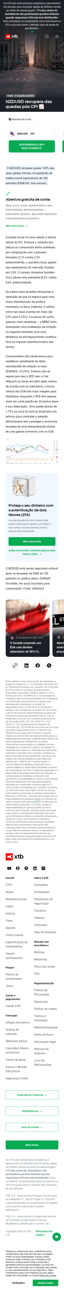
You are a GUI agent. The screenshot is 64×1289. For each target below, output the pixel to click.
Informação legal (45, 1042)
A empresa (41, 885)
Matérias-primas (16, 899)
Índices (10, 913)
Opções (10, 928)
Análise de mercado (12, 1032)
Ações (10, 892)
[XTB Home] (10, 36)
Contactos (40, 925)
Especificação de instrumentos (16, 944)
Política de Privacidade (41, 992)
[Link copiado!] (15, 665)
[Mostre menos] (32, 31)
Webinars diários (16, 1041)
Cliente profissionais (14, 956)
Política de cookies (47, 1275)
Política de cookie (45, 1009)
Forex (9, 920)
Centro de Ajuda (16, 1059)
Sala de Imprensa (45, 932)
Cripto (9, 906)
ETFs (9, 885)
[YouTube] (9, 868)
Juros (9, 986)
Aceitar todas (45, 1283)
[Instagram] (43, 868)
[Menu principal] (57, 36)
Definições (18, 1283)
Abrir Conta (32, 1145)
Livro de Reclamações (42, 1062)
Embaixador (42, 892)
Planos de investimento (14, 976)
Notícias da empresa (41, 1051)
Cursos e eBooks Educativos (16, 1069)
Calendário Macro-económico (17, 1050)
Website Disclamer (46, 1027)
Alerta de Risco (43, 1034)
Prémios (39, 918)
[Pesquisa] (47, 36)
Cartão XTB (13, 1006)
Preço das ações (44, 966)
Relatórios (40, 959)
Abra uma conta (32, 541)
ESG (36, 973)
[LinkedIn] (26, 665)
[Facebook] (37, 665)
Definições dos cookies (44, 1233)
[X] (49, 665)
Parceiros (40, 910)
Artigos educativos (18, 1022)
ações (38, 798)
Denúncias (41, 1001)
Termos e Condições (40, 1018)
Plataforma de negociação (43, 901)
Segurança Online (17, 1078)
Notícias (39, 952)
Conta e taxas (14, 935)
